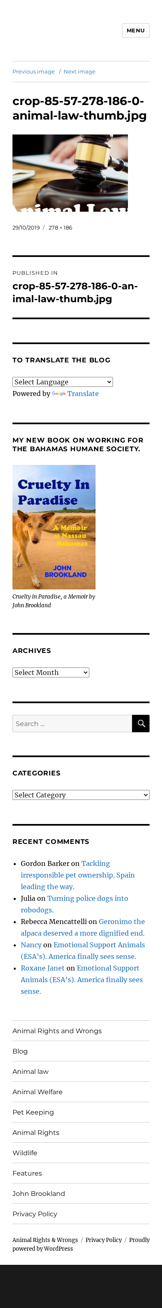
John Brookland (38, 1194)
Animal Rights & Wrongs (45, 1240)
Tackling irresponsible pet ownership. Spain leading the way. (78, 875)
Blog (20, 1051)
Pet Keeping (33, 1112)
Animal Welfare (37, 1092)
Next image (80, 71)
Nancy (31, 945)
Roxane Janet (43, 968)
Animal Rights (35, 1133)
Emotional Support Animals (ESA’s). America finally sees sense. (82, 979)
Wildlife (24, 1153)
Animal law (30, 1072)
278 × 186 (60, 227)
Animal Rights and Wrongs (57, 1031)
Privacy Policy (34, 1214)
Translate (83, 393)
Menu (136, 30)
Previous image (33, 71)
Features (27, 1173)
